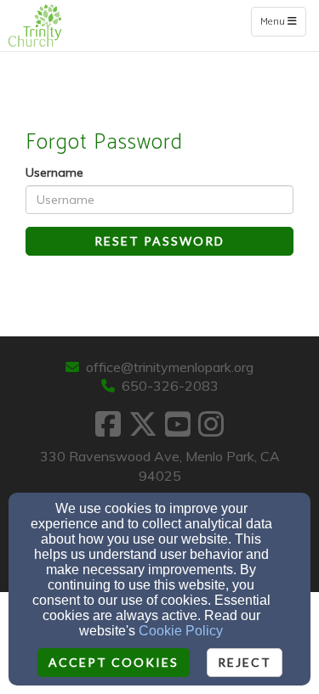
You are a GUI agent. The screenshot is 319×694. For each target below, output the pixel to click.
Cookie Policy (181, 630)
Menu (282, 21)
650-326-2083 (170, 385)
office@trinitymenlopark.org (169, 366)
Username (54, 172)
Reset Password (159, 241)
